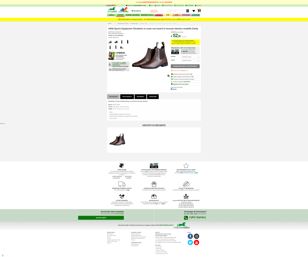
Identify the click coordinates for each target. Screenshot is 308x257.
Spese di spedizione (135, 234)
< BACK (109, 23)
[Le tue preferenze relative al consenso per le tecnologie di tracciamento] (2, 255)
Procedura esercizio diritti (161, 251)
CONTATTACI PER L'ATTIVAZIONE (120, 66)
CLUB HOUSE (195, 15)
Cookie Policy (159, 248)
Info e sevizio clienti (111, 235)
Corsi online (190, 5)
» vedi (196, 173)
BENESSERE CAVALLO (147, 15)
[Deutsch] (113, 5)
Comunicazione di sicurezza (162, 253)
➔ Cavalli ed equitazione (186, 203)
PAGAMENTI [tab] (140, 96)
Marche (158, 5)
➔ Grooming (116, 178)
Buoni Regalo (110, 234)
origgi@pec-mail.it (161, 242)
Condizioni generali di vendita (113, 240)
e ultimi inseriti (154, 11)
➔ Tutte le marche (186, 202)
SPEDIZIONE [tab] (152, 96)
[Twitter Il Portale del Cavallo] (190, 242)
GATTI (176, 15)
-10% (144, 19)
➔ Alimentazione (117, 176)
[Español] (115, 5)
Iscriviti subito (101, 218)
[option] (117, 139)
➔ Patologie (128, 176)
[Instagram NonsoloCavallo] (196, 236)
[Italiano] (107, 5)
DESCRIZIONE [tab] (113, 96)
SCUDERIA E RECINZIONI (133, 15)
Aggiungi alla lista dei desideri (181, 84)
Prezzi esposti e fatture (112, 241)
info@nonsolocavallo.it (171, 240)
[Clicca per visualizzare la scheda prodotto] (117, 139)
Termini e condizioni (160, 250)
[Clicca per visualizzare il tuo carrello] (199, 11)
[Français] (111, 5)
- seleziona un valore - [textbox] (187, 57)
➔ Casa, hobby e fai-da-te (186, 207)
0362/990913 (137, 10)
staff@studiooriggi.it (177, 242)
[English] (109, 5)
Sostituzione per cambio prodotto (138, 237)
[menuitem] (111, 15)
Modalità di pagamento (136, 235)
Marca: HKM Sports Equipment (116, 33)
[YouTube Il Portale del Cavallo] (196, 242)
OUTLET (158, 15)
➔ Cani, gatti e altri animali (186, 205)
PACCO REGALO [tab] (127, 96)
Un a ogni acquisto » (154, 3)
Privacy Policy (159, 246)
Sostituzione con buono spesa (137, 238)
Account (109, 238)
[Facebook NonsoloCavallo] (190, 236)
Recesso (133, 240)
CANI (167, 15)
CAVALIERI (120, 15)
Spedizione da (137, 5)
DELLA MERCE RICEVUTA (119, 69)
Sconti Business (180, 5)
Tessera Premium (168, 5)
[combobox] (190, 57)
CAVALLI (111, 15)
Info (152, 5)
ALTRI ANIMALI (186, 15)
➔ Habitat (128, 178)
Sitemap (109, 243)
